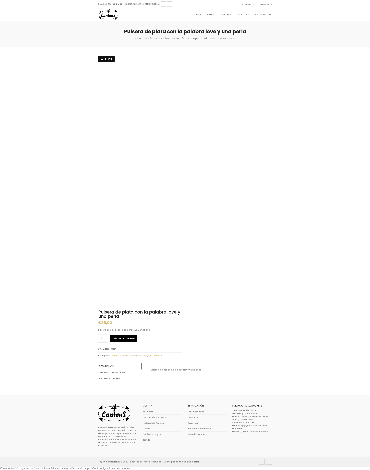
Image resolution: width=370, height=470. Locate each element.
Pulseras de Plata (172, 38)
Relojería (226, 14)
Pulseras (155, 38)
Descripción (106, 366)
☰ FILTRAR (106, 58)
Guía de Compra (197, 434)
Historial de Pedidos (153, 423)
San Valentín (155, 355)
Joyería (210, 14)
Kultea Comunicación (188, 461)
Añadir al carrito (124, 338)
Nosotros (244, 14)
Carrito (146, 428)
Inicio (199, 14)
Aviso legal (193, 423)
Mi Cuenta (246, 4)
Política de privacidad (199, 428)
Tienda (146, 439)
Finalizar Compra (152, 434)
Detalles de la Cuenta (154, 417)
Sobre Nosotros (196, 411)
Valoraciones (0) (109, 378)
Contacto (260, 14)
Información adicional (113, 372)
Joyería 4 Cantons (108, 461)
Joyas (146, 38)
